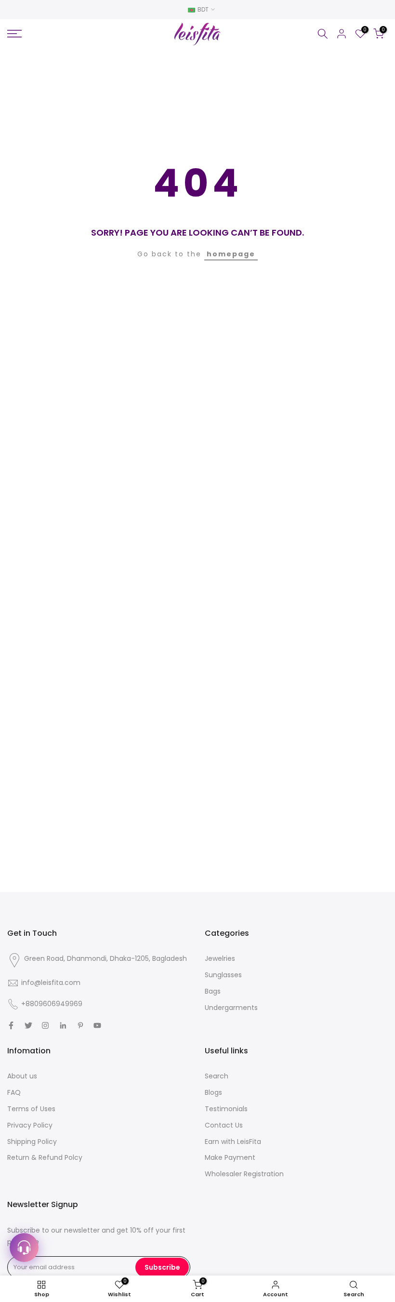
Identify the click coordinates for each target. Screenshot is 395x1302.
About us (22, 1076)
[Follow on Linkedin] (62, 1025)
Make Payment (230, 1157)
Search (216, 1076)
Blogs (213, 1092)
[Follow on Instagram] (45, 1025)
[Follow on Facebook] (11, 1025)
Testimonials (226, 1109)
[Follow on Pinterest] (80, 1025)
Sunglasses (223, 975)
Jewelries (220, 958)
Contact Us (224, 1125)
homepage (231, 254)
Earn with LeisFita (233, 1141)
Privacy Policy (30, 1125)
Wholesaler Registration (244, 1174)
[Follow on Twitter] (28, 1025)
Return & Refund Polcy (44, 1157)
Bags (213, 991)
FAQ (14, 1092)
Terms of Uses (31, 1109)
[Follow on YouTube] (97, 1025)
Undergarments (231, 1007)
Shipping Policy (32, 1141)
